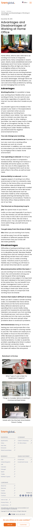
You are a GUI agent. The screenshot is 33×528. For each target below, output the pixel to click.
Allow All (9, 524)
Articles (9, 11)
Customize (23, 524)
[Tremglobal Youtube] (31, 495)
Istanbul (11, 215)
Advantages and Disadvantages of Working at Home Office (15, 14)
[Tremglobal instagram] (28, 495)
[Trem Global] (16, 432)
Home (3, 11)
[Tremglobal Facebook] (23, 495)
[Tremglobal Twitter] (26, 495)
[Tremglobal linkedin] (20, 495)
